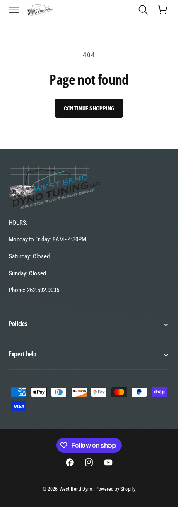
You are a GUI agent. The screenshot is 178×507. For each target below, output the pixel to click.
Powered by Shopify (115, 489)
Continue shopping (89, 108)
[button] (14, 9)
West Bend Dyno (76, 489)
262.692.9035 (43, 290)
